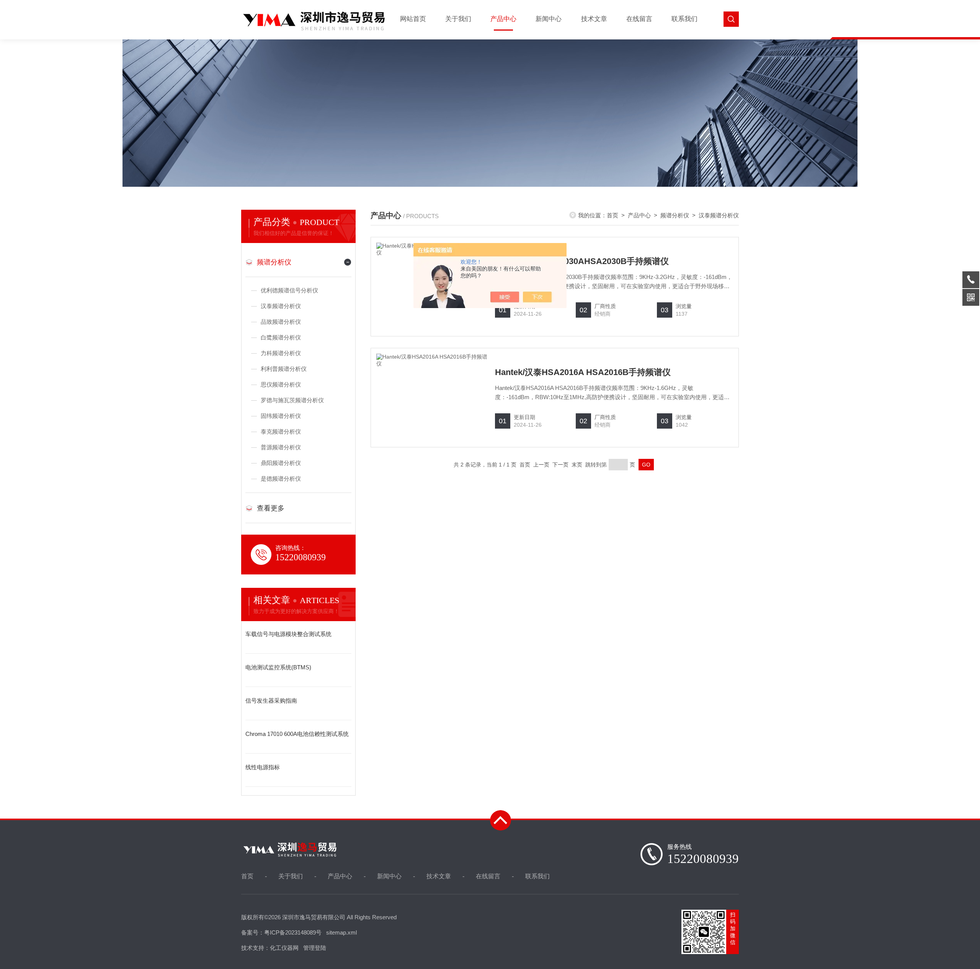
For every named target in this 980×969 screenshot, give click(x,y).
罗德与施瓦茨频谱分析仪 (292, 400)
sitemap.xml (341, 932)
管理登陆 (314, 948)
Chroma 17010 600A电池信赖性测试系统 (297, 734)
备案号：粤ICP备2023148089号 (281, 932)
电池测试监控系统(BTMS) (278, 667)
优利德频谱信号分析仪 (289, 290)
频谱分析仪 (274, 262)
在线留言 (639, 19)
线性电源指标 (262, 767)
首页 (612, 215)
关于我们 (458, 19)
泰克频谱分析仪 (281, 431)
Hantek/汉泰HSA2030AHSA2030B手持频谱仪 (582, 261)
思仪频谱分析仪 (281, 384)
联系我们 (684, 19)
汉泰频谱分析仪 (281, 306)
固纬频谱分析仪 (281, 416)
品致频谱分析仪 (281, 321)
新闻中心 (549, 19)
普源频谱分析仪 (281, 447)
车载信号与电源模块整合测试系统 (288, 634)
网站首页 (413, 19)
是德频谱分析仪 (281, 478)
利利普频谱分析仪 (284, 368)
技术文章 (594, 19)
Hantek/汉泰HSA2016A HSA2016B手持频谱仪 (583, 372)
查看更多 (270, 508)
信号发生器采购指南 (271, 700)
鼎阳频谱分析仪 (281, 463)
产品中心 (503, 19)
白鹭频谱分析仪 (281, 337)
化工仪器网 (284, 948)
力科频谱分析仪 (281, 353)
